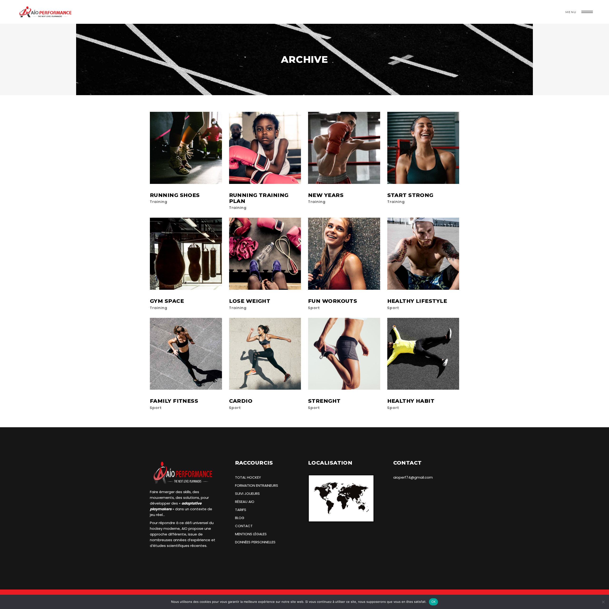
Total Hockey (248, 477)
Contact (244, 525)
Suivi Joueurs (247, 493)
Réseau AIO (244, 501)
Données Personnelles (255, 542)
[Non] (603, 601)
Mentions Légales (251, 533)
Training (158, 201)
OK (433, 602)
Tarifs (240, 509)
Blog (239, 517)
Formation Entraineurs (256, 485)
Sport (314, 307)
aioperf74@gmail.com (413, 477)
